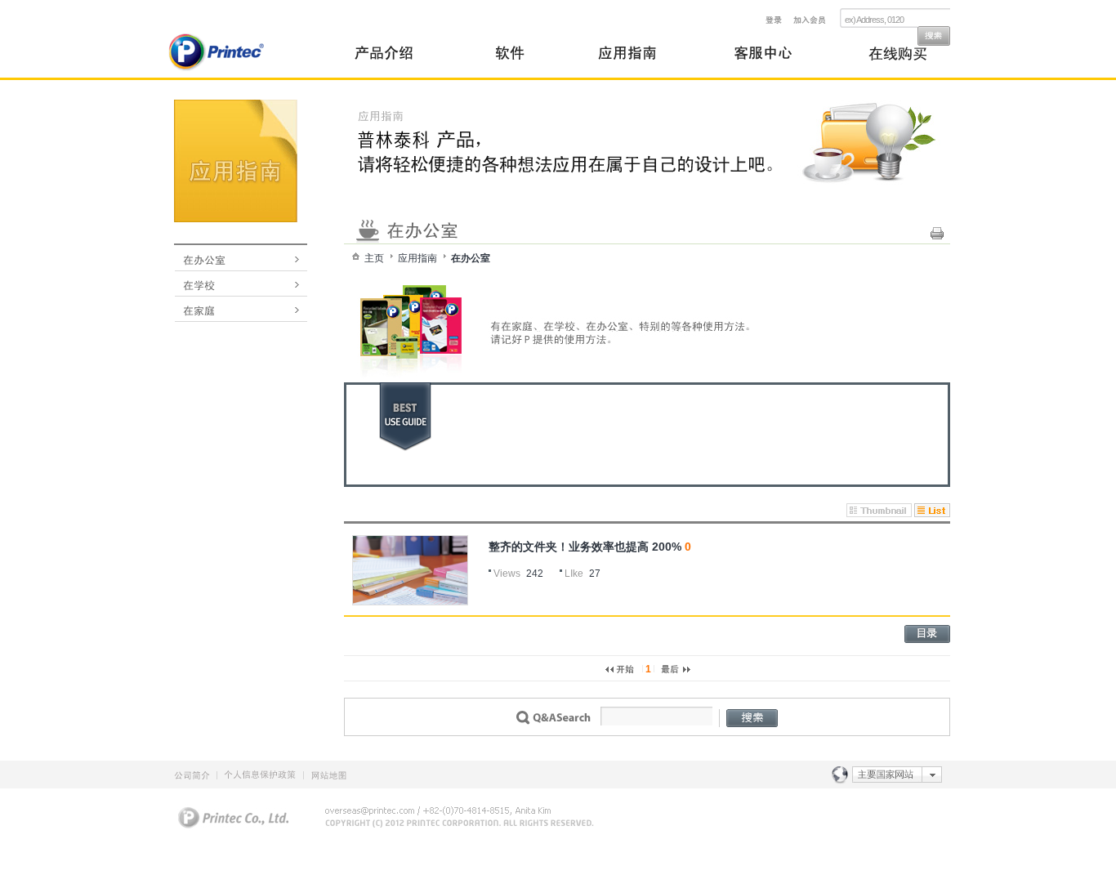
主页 (374, 258)
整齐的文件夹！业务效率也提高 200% (587, 546)
